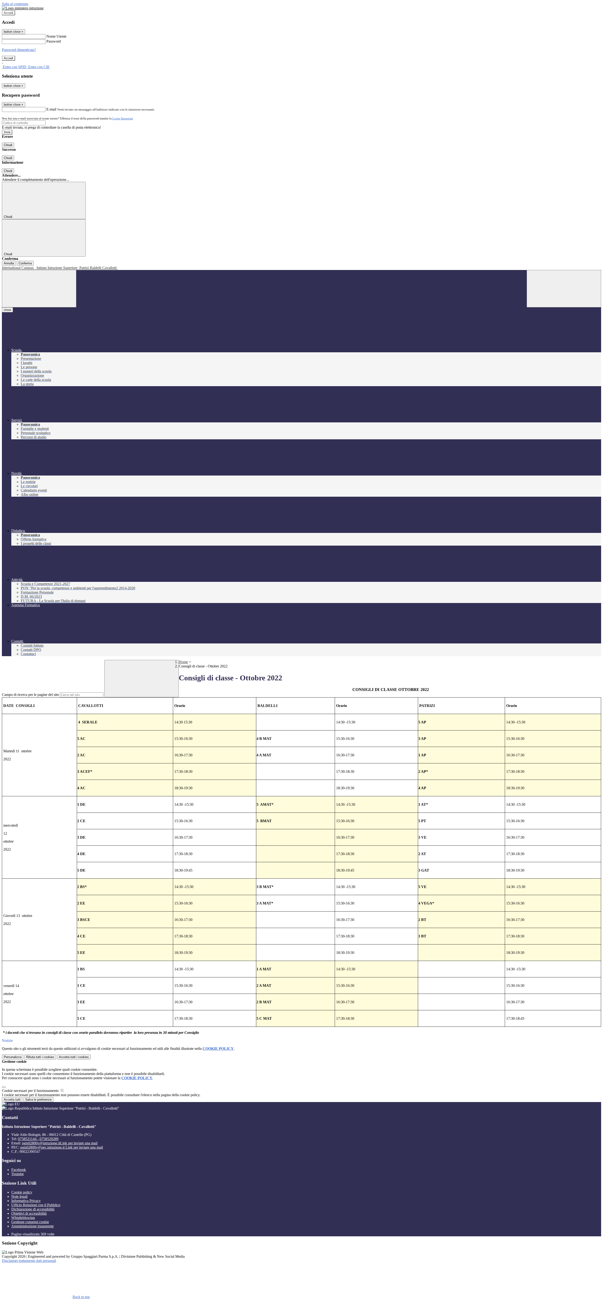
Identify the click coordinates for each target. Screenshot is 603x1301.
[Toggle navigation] (39, 288)
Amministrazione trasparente (32, 1226)
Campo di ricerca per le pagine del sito (30, 695)
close (7, 310)
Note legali (19, 1196)
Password (53, 41)
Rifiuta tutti (40, 1057)
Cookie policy (21, 1192)
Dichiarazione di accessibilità (32, 1209)
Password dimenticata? (19, 50)
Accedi (8, 13)
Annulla (9, 263)
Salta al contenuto (15, 4)
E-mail (51, 109)
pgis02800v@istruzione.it (60, 1143)
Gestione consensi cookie (30, 1222)
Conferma (25, 263)
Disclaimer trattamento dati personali (29, 1261)
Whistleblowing (23, 1218)
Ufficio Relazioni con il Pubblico (35, 1205)
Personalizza (12, 1057)
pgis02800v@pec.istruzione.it (61, 1147)
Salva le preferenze (38, 1099)
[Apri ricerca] (564, 288)
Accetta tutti (74, 1057)
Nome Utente (56, 36)
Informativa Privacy (26, 1201)
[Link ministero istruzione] (23, 8)
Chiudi (8, 145)
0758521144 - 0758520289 (38, 1139)
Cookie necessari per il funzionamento (31, 1091)
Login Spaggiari (122, 118)
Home (183, 662)
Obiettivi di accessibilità (29, 1213)
